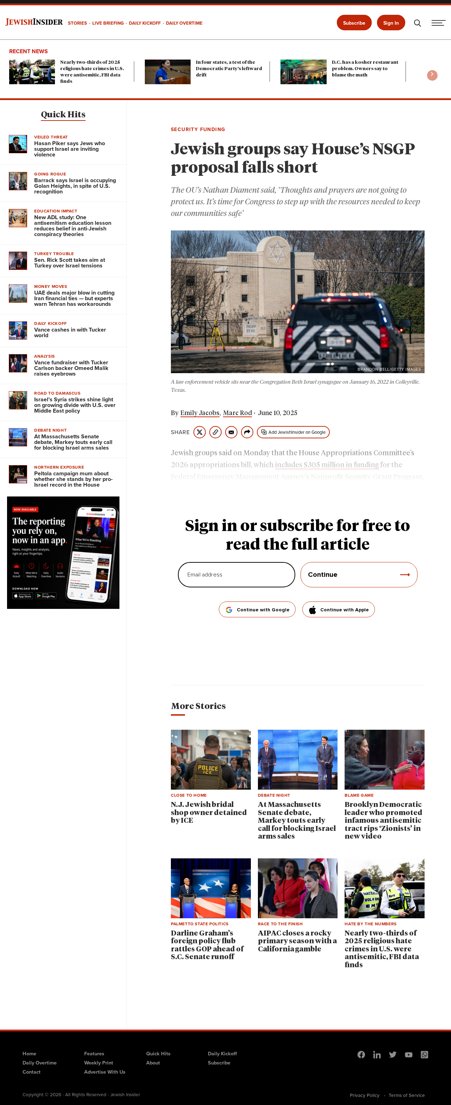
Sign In (391, 23)
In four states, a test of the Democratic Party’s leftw (229, 69)
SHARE (180, 432)
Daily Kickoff (222, 1053)
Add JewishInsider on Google (297, 432)
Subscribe (354, 23)
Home (29, 1053)
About (153, 1063)
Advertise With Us (104, 1072)
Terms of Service (407, 1095)
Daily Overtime (40, 1063)
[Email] (231, 432)
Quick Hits (63, 115)
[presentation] (432, 75)
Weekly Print (98, 1063)
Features (94, 1053)
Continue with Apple (344, 609)
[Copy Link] (215, 432)
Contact (32, 1072)
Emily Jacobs (200, 413)
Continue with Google (263, 609)
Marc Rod (237, 413)
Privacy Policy (364, 1095)
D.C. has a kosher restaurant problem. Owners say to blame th (365, 69)
